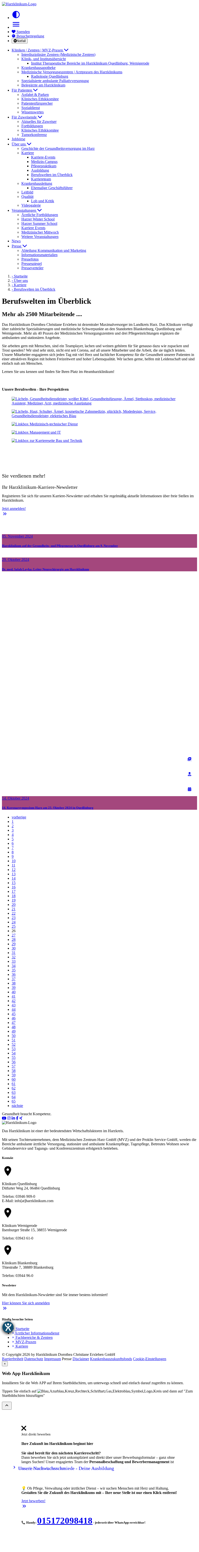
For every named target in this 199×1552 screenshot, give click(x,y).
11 (13, 865)
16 (14, 887)
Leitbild (27, 192)
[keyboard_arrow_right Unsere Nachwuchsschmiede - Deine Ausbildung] (99, 449)
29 (14, 944)
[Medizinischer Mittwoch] (189, 789)
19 (14, 900)
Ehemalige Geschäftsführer (52, 188)
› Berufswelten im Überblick (33, 289)
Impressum (52, 1359)
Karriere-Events (43, 157)
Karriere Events (33, 228)
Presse (17, 246)
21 (14, 909)
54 (14, 1053)
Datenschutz (33, 1359)
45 (14, 1014)
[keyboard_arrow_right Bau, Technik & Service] (99, 441)
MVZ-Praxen (24, 1342)
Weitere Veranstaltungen (39, 237)
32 (14, 957)
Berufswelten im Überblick (52, 175)
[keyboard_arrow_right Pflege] (99, 413)
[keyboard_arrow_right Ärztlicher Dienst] (99, 401)
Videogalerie (31, 205)
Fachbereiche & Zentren (32, 1337)
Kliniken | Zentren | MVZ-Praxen (38, 50)
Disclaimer (81, 1359)
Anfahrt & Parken (35, 95)
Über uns (19, 144)
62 (14, 1088)
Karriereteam (41, 179)
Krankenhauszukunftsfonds (111, 1359)
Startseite (20, 1329)
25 (14, 926)
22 (14, 913)
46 (14, 1018)
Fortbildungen (32, 126)
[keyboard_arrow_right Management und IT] (99, 432)
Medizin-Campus (44, 162)
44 (14, 1009)
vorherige (19, 817)
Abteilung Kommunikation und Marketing (53, 250)
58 (14, 1071)
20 (14, 905)
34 (14, 966)
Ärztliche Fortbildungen (39, 215)
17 (14, 891)
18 (14, 896)
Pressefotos (30, 259)
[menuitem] (23, 1430)
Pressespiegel (31, 263)
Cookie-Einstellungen (149, 1359)
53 (14, 1049)
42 (14, 1001)
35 (14, 970)
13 (14, 874)
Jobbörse (18, 139)
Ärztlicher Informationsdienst (35, 1333)
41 (14, 996)
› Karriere (19, 285)
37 (14, 979)
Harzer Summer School (39, 223)
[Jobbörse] (189, 759)
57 (14, 1066)
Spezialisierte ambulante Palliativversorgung (55, 81)
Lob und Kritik (42, 201)
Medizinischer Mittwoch (40, 232)
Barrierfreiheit (12, 1359)
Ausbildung (40, 170)
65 (14, 1101)
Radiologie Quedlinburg (49, 76)
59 (14, 1075)
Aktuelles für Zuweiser (39, 121)
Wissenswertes (32, 112)
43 (14, 1005)
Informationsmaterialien (39, 255)
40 (14, 992)
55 (14, 1057)
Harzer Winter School (38, 219)
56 (14, 1062)
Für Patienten (22, 90)
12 (14, 870)
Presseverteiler (32, 268)
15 (14, 883)
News (16, 241)
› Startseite (20, 276)
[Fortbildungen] (189, 774)
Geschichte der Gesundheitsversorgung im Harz (58, 148)
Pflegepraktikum (43, 166)
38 (14, 983)
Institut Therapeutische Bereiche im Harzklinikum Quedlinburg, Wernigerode (90, 63)
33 (14, 961)
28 (14, 939)
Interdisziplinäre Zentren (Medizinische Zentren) (58, 54)
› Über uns (20, 280)
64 (14, 1097)
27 (14, 935)
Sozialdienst (30, 108)
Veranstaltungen (24, 210)
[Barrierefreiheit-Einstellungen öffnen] (8, 1327)
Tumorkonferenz (34, 135)
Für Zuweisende (25, 117)
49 (14, 1031)
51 (14, 1040)
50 (14, 1036)
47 (14, 1023)
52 (14, 1044)
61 (14, 1084)
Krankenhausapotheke (38, 68)
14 (14, 878)
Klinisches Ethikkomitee (40, 99)
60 (14, 1079)
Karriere (20, 1346)
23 (14, 918)
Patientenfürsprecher (37, 103)
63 (14, 1092)
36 (14, 974)
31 (14, 953)
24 (14, 922)
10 (14, 861)
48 (14, 1027)
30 (14, 948)
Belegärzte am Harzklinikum (43, 85)
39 (14, 988)
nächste (17, 1106)
